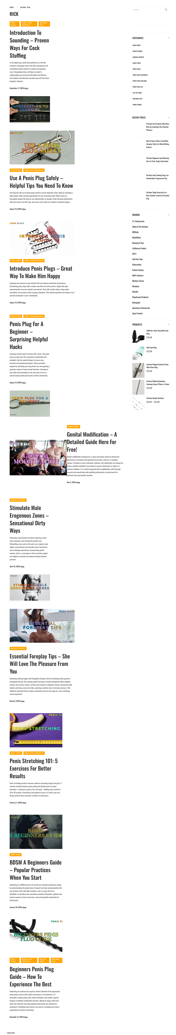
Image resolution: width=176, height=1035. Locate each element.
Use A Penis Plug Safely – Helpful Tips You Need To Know (41, 181)
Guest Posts (16, 753)
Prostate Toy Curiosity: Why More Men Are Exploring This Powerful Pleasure (157, 126)
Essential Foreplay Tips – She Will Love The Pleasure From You (40, 663)
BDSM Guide (15, 855)
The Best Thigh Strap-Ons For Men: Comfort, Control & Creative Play (157, 195)
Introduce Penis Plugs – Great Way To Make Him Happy (41, 272)
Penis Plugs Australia (27, 24)
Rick (26, 88)
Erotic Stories (137, 51)
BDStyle (135, 232)
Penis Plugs (13, 24)
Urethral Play (43, 24)
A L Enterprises (138, 221)
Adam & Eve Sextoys (140, 226)
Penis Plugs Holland (140, 81)
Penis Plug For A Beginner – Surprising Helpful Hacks (29, 335)
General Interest (18, 500)
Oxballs (135, 291)
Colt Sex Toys (137, 259)
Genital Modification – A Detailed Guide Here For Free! (92, 441)
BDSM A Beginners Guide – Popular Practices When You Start (36, 869)
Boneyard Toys (138, 242)
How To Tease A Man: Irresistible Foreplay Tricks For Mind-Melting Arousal (157, 144)
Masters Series (138, 280)
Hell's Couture (137, 275)
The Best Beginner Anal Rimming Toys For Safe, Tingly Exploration (157, 159)
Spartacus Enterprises (141, 307)
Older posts (11, 1033)
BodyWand (136, 237)
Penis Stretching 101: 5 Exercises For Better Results (34, 768)
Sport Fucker (137, 313)
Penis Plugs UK (138, 87)
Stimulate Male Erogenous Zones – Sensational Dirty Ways (29, 519)
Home (12, 7)
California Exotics (139, 248)
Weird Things (73, 426)
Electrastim (136, 264)
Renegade (136, 302)
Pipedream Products (140, 297)
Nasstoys (135, 286)
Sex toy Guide (43, 960)
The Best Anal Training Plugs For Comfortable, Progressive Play (157, 177)
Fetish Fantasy (138, 270)
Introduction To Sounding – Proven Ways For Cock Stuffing (29, 43)
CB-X (134, 253)
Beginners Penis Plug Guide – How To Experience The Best (32, 976)
